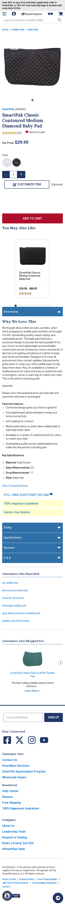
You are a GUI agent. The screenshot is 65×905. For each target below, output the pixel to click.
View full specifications (15, 485)
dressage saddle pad (14, 605)
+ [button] (21, 174)
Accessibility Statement (44, 883)
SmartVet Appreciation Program (24, 771)
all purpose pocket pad (15, 590)
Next (60, 663)
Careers (6, 886)
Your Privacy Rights (47, 879)
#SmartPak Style (13, 849)
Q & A (7, 558)
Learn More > (32, 690)
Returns (7, 797)
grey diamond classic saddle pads (21, 613)
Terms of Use (9, 879)
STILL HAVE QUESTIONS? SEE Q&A (26, 495)
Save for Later (37, 132)
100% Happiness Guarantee (21, 503)
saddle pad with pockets (16, 620)
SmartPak (8, 109)
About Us (8, 826)
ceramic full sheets (13, 598)
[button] (59, 20)
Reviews (9, 547)
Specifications (13, 537)
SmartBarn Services (15, 765)
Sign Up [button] (53, 717)
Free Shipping (11, 802)
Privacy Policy (26, 879)
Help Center (10, 791)
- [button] (5, 174)
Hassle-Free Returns (17, 512)
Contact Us (9, 760)
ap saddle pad (10, 582)
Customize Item (29, 184)
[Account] (14, 14)
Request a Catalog (14, 837)
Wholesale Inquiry (14, 777)
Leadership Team (14, 831)
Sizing (8, 527)
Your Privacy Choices (17, 883)
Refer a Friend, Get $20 (17, 843)
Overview (11, 311)
